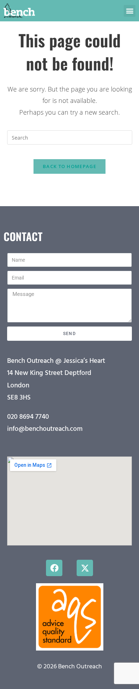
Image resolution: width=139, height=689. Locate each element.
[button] (129, 11)
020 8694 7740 (28, 417)
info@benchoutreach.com (45, 429)
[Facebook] (54, 568)
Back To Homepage (69, 166)
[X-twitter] (85, 568)
